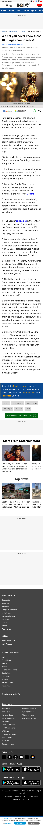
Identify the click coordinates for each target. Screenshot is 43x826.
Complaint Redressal (9, 610)
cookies (8, 823)
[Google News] (7, 111)
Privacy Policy (33, 796)
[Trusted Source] (20, 111)
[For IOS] (31, 783)
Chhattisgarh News (9, 734)
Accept (20, 823)
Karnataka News (8, 744)
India (19, 10)
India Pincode (7, 644)
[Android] (33, 1)
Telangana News (28, 715)
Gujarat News (7, 737)
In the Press (6, 613)
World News (6, 660)
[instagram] (15, 757)
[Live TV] (39, 5)
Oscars (5, 403)
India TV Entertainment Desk (12, 45)
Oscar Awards (17, 403)
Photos (4, 663)
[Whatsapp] (34, 110)
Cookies (5, 818)
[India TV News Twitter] (39, 1)
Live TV (4, 622)
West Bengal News (29, 718)
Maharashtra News (29, 709)
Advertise (5, 606)
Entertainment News (9, 670)
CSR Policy (16, 799)
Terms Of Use (19, 796)
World (26, 10)
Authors (4, 626)
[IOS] (31, 1)
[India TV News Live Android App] (11, 769)
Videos (12, 10)
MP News (5, 721)
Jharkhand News (8, 718)
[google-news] (32, 757)
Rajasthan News (28, 712)
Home (3, 10)
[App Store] (31, 769)
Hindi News (6, 619)
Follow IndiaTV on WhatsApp (19, 415)
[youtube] (21, 757)
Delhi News (6, 712)
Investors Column (8, 616)
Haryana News (7, 715)
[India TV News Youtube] (41, 1)
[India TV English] (23, 5)
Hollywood (22, 31)
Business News (7, 683)
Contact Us (6, 600)
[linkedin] (27, 757)
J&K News (5, 741)
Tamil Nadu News (8, 728)
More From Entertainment (21, 441)
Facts (28, 409)
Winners (18, 409)
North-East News (8, 725)
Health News (6, 686)
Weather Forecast (8, 641)
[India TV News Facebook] (36, 1)
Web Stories (6, 629)
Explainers (5, 679)
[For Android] (11, 783)
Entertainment (12, 31)
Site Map (8, 796)
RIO (24, 799)
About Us (5, 603)
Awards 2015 (31, 403)
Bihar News (6, 709)
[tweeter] (9, 757)
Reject (34, 823)
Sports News (6, 673)
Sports (34, 10)
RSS (29, 799)
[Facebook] (4, 757)
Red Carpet (7, 409)
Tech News (6, 676)
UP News (5, 731)
